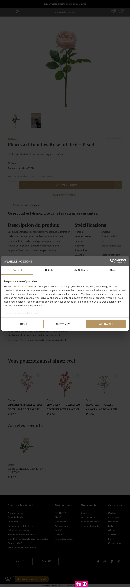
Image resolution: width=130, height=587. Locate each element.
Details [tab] (49, 270)
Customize (63, 324)
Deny (23, 324)
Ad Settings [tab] (81, 270)
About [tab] (112, 270)
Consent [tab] (17, 270)
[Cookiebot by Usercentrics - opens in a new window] (112, 261)
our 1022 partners (23, 286)
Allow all (106, 324)
